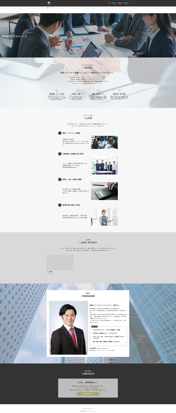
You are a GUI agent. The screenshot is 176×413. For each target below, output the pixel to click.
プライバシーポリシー (88, 408)
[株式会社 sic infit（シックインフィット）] (49, 3)
